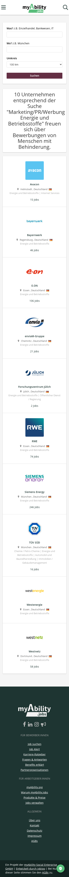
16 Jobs (34, 569)
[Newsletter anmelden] (43, 724)
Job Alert (34, 749)
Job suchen (34, 744)
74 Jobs (34, 456)
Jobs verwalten (35, 802)
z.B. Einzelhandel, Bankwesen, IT (30, 28)
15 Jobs (34, 199)
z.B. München (18, 43)
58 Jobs (34, 666)
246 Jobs (34, 507)
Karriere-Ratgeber (34, 754)
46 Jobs (34, 250)
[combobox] (34, 34)
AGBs (34, 841)
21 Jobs (34, 351)
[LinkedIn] (31, 724)
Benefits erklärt (34, 764)
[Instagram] (37, 724)
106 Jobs (34, 300)
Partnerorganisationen (34, 770)
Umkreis (12, 58)
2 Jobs (34, 405)
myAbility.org (34, 787)
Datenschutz (34, 830)
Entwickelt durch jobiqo (30, 868)
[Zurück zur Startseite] (34, 7)
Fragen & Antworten (34, 759)
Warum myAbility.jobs (34, 792)
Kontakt (34, 825)
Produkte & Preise (34, 797)
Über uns (34, 820)
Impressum (35, 836)
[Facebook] (25, 724)
